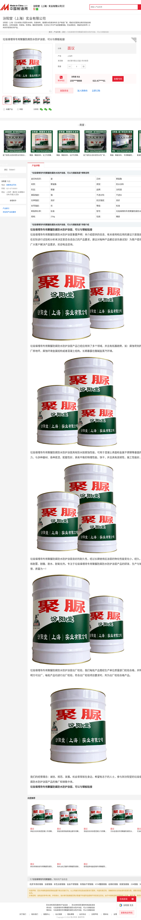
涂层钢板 (48, 884)
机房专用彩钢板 (36, 884)
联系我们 (34, 914)
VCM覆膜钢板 (101, 884)
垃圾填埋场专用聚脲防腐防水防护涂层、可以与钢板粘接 (74, 907)
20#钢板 (134, 884)
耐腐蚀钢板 (124, 884)
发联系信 (64, 90)
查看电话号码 (11, 185)
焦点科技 (73, 917)
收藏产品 (9, 109)
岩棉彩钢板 (113, 884)
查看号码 (118, 78)
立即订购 (96, 90)
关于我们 (22, 914)
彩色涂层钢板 (59, 884)
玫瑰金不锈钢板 (86, 884)
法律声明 (94, 914)
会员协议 (82, 914)
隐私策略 (70, 914)
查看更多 (13, 200)
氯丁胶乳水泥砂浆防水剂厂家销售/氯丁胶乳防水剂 (101, 155)
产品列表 (57, 32)
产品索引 (6, 208)
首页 (50, 32)
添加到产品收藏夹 (9, 212)
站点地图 (58, 914)
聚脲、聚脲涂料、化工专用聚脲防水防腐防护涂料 (48, 155)
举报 (21, 109)
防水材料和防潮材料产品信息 (57, 905)
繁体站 (105, 914)
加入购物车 (82, 90)
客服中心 (46, 914)
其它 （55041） (10, 170)
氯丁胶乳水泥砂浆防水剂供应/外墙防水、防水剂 (20, 155)
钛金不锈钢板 (72, 884)
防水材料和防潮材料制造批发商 (83, 905)
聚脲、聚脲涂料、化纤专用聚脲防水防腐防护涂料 (74, 155)
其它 (64, 32)
